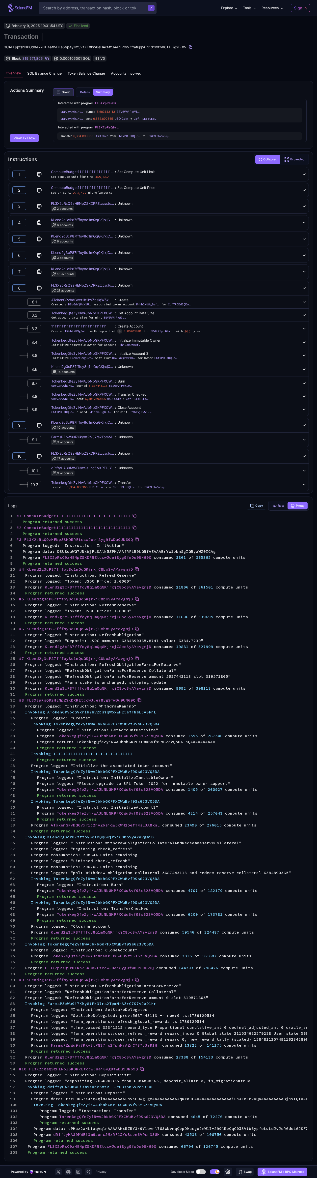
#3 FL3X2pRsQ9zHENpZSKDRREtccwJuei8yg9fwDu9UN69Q (75, 539)
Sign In (300, 7)
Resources (270, 8)
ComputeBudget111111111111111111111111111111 (90, 172)
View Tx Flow (24, 138)
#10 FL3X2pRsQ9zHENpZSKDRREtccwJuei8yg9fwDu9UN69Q (78, 1068)
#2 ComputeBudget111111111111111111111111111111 (74, 527)
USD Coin (121, 118)
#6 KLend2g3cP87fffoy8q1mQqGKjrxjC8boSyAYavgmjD (76, 628)
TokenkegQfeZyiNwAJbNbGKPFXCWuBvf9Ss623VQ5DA (97, 313)
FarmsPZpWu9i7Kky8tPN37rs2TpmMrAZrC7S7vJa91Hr (95, 437)
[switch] (201, 1171)
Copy (259, 505)
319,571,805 (32, 58)
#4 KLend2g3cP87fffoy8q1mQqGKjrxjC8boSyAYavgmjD (76, 569)
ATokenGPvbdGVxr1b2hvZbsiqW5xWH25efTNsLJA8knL (97, 300)
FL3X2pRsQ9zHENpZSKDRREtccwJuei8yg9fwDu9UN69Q (98, 203)
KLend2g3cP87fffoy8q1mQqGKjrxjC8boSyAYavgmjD (94, 220)
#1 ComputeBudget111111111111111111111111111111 (74, 515)
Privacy (101, 1172)
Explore (227, 8)
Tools (247, 8)
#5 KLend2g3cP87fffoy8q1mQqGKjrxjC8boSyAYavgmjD (76, 598)
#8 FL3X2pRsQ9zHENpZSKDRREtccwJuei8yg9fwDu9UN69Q (77, 700)
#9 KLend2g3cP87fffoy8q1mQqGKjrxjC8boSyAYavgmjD (76, 979)
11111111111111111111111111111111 (79, 326)
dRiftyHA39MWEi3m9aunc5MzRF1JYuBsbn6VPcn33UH (96, 468)
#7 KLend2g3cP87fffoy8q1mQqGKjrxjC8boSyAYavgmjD (76, 658)
